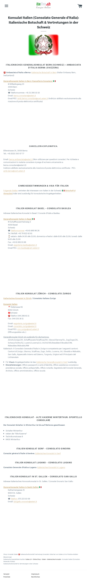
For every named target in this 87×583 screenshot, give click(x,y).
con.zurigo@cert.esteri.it (28, 328)
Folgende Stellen (10, 190)
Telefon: (14, 498)
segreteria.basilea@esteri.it (25, 244)
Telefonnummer (17, 230)
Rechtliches (35, 576)
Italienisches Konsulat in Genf (48, 453)
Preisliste (6, 576)
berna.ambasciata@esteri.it (21, 159)
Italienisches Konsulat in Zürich (17, 298)
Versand (6, 574)
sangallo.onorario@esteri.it (25, 501)
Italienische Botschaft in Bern (44, 72)
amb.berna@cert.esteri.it (14, 170)
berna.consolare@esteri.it (25, 95)
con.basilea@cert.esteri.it (28, 247)
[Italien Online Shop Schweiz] (43, 5)
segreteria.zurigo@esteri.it (25, 323)
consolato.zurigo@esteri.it (25, 325)
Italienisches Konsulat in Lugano (51, 467)
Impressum (35, 574)
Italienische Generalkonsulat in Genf (52, 361)
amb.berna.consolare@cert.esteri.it (32, 98)
